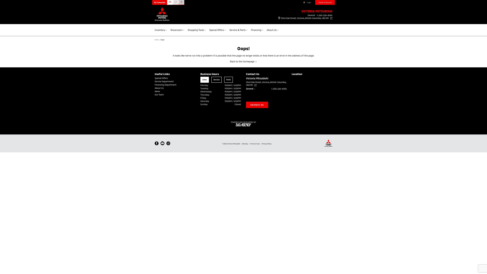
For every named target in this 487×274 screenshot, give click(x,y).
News (157, 91)
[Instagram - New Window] (168, 143)
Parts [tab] (228, 80)
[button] (159, 2)
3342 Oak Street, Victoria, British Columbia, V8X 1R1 (305, 18)
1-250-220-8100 (279, 89)
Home (157, 40)
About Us (159, 88)
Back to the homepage (242, 61)
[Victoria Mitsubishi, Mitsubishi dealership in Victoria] (162, 14)
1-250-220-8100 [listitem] (324, 15)
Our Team (159, 94)
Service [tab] (216, 80)
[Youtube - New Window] (162, 143)
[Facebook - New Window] (157, 143)
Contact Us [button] (257, 105)
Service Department (164, 81)
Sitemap (245, 144)
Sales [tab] (204, 80)
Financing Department (165, 84)
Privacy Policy (267, 144)
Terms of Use (255, 144)
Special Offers (161, 78)
